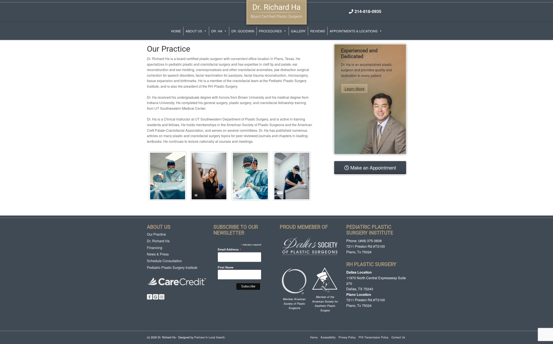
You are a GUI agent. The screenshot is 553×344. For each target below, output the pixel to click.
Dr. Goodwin (242, 31)
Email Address (229, 249)
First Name (226, 267)
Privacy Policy (347, 337)
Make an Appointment (372, 167)
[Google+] (155, 297)
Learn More (354, 88)
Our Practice (156, 234)
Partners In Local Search (209, 337)
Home (176, 31)
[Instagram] (161, 297)
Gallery (298, 31)
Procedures (270, 31)
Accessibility (328, 337)
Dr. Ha (216, 31)
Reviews (317, 31)
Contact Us (398, 337)
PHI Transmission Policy (373, 337)
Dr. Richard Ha (158, 240)
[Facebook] (149, 297)
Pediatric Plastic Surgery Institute (172, 267)
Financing (154, 247)
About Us (194, 31)
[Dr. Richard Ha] (276, 11)
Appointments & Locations (354, 31)
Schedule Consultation (164, 260)
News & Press (158, 254)
